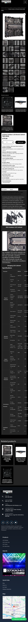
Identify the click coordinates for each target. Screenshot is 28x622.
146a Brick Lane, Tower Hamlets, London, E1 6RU (13, 510)
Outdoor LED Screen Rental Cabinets (14, 146)
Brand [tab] (11, 189)
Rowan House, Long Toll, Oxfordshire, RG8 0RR (14, 515)
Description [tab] (4, 189)
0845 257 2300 (8, 501)
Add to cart (20, 142)
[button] (24, 14)
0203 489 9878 (8, 497)
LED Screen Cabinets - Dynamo (10, 7)
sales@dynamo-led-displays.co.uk (13, 505)
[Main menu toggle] (25, 2)
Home (2, 7)
